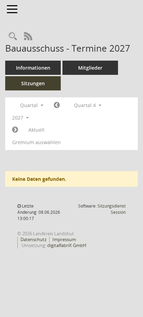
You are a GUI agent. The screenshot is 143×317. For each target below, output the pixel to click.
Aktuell (36, 129)
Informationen (33, 67)
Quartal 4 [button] (85, 105)
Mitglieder (90, 67)
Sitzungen (33, 83)
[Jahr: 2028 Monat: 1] (15, 130)
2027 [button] (18, 117)
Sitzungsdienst (112, 209)
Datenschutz (33, 239)
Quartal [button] (29, 105)
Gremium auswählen (36, 142)
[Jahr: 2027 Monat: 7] (57, 105)
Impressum (64, 239)
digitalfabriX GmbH (66, 245)
